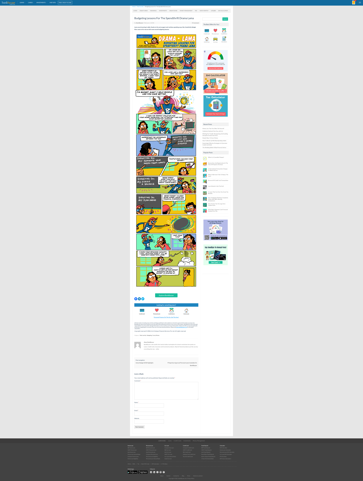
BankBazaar (139, 23)
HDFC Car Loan (168, 454)
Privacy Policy (190, 478)
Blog (183, 476)
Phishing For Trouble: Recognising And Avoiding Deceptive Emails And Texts (215, 134)
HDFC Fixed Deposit (206, 450)
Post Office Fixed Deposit (207, 454)
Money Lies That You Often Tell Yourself (213, 128)
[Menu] (360, 2)
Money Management (186, 10)
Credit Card (142, 313)
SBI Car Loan (167, 450)
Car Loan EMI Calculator (226, 454)
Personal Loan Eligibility (152, 456)
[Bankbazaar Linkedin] (154, 472)
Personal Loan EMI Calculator (227, 452)
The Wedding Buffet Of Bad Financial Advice (214, 147)
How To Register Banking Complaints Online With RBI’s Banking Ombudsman (218, 199)
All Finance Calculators (225, 458)
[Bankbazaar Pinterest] (164, 472)
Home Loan (186, 313)
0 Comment (195, 23)
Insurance (153, 10)
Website (136, 418)
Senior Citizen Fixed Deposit (208, 456)
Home (133, 6)
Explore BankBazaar (166, 295)
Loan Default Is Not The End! (216, 186)
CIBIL (133, 464)
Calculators (224, 42)
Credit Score (173, 10)
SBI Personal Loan (150, 448)
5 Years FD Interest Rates (207, 458)
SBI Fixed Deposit (205, 448)
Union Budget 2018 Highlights (144, 363)
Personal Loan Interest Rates (153, 458)
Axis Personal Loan (150, 452)
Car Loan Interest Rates (170, 456)
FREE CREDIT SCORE (65, 2)
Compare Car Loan (169, 448)
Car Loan (215, 42)
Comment (137, 381)
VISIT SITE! (53, 2)
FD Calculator (223, 456)
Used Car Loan (168, 458)
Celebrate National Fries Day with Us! (212, 131)
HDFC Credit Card (187, 450)
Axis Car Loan (167, 452)
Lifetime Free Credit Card (189, 454)
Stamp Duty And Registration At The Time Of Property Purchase (218, 163)
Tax (196, 10)
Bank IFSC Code (145, 464)
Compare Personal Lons (152, 454)
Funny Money (155, 335)
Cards (30, 2)
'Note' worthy (140, 6)
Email (136, 410)
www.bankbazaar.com (181, 327)
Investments (40, 2)
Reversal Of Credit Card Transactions (218, 180)
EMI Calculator (223, 10)
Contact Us (176, 476)
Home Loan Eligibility (133, 458)
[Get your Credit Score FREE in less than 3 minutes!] (215, 72)
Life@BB (213, 10)
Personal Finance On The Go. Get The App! (166, 317)
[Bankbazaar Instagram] (161, 472)
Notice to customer (198, 476)
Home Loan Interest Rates (134, 454)
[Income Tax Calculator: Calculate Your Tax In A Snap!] (215, 117)
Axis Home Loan (132, 452)
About (161, 476)
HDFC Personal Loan (151, 450)
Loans (22, 2)
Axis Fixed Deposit (205, 452)
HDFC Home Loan (132, 450)
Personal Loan (156, 313)
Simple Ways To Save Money (210, 138)
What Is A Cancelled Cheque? (216, 157)
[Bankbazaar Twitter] (151, 472)
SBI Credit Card (187, 452)
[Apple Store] (142, 473)
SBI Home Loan (131, 448)
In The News (164, 464)
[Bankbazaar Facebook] (157, 472)
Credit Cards (144, 10)
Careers (168, 476)
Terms (188, 476)
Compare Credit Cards (188, 448)
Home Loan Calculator (225, 450)
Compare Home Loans (133, 456)
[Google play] (132, 473)
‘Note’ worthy (204, 10)
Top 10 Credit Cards (188, 456)
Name (136, 402)
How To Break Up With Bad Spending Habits (214, 140)
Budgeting (149, 335)
